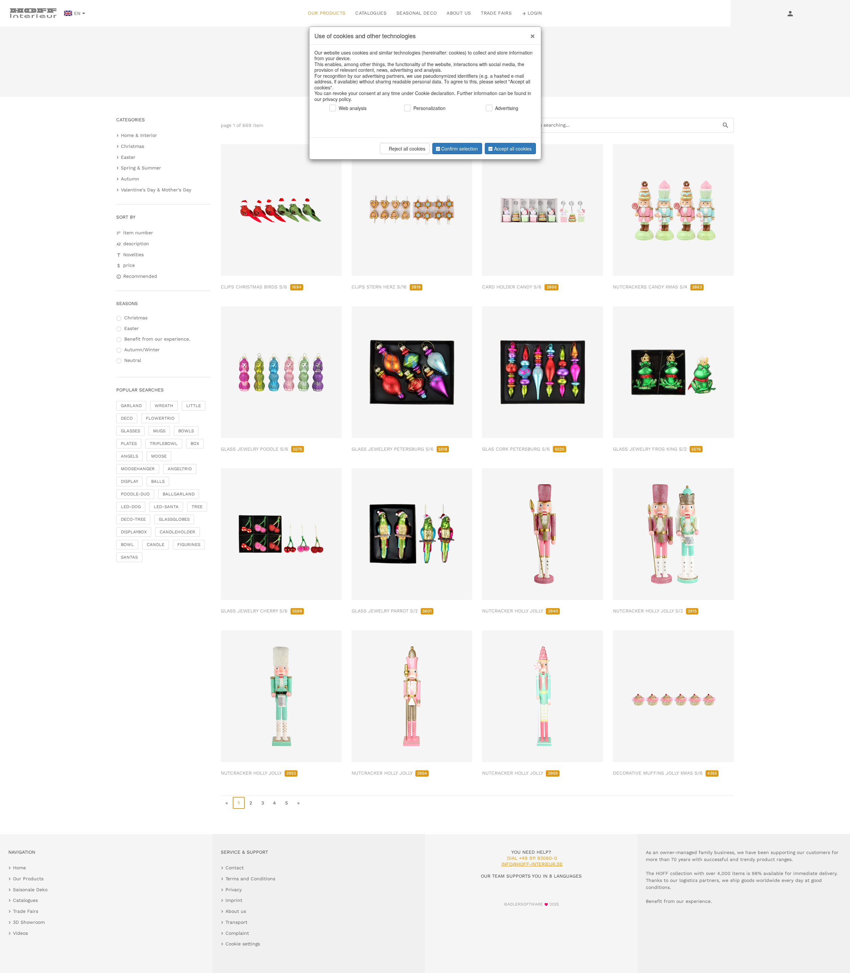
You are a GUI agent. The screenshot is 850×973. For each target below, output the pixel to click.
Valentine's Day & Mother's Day (156, 189)
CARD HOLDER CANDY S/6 (519, 286)
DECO (127, 418)
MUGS (159, 430)
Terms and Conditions (250, 878)
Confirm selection (459, 148)
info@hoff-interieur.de (532, 864)
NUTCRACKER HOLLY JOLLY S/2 (655, 610)
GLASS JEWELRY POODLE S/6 (261, 449)
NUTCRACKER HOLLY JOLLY (520, 610)
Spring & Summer (141, 167)
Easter (128, 157)
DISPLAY (129, 481)
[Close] (531, 33)
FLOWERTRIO (160, 418)
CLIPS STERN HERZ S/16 (386, 286)
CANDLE (155, 544)
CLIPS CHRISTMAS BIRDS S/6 (261, 286)
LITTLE (193, 405)
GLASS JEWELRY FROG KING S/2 (657, 449)
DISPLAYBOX (134, 531)
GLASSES (130, 430)
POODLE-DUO (135, 493)
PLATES (129, 443)
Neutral (132, 360)
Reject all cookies (407, 148)
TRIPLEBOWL (164, 443)
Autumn (130, 178)
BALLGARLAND (179, 493)
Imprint (233, 900)
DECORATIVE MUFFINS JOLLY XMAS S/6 (665, 773)
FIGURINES (188, 544)
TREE (197, 506)
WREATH (164, 405)
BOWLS (186, 430)
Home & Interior (139, 135)
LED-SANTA (166, 506)
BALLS (158, 481)
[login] (790, 13)
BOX (195, 443)
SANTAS (129, 557)
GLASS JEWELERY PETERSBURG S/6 (399, 449)
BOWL (127, 544)
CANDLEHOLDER (177, 531)
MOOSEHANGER (138, 468)
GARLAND (131, 405)
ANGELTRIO (180, 468)
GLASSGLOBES (174, 519)
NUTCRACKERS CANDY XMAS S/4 (657, 286)
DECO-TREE (133, 519)
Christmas (132, 146)
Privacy (233, 889)
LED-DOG (131, 506)
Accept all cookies (513, 148)
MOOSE (159, 456)
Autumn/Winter (142, 349)
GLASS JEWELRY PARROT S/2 (392, 610)
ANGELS (129, 456)
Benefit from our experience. (157, 339)
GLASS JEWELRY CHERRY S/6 (261, 610)
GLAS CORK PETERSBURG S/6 (523, 449)
